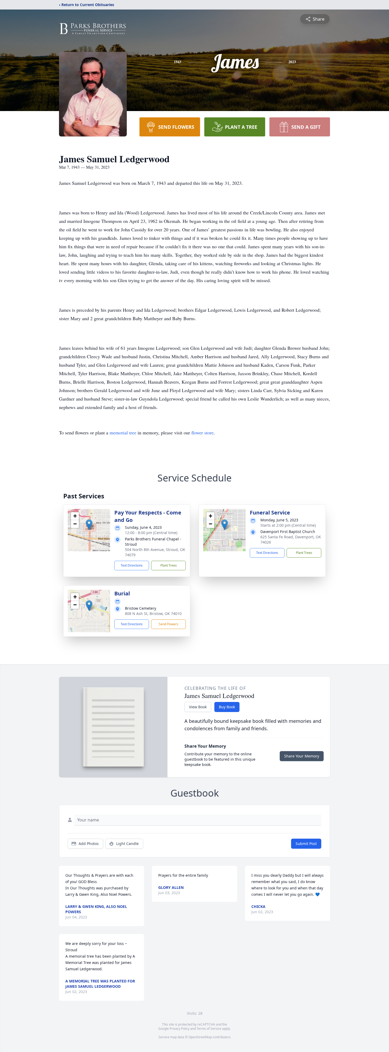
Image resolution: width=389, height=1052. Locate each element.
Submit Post (306, 843)
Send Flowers (168, 624)
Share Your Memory (301, 756)
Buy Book (227, 706)
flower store (202, 432)
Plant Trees (168, 565)
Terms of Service (209, 1028)
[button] (89, 524)
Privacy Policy (179, 1028)
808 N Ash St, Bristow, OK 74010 (153, 613)
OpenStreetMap (200, 1037)
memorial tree (123, 432)
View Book (198, 706)
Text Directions (132, 565)
